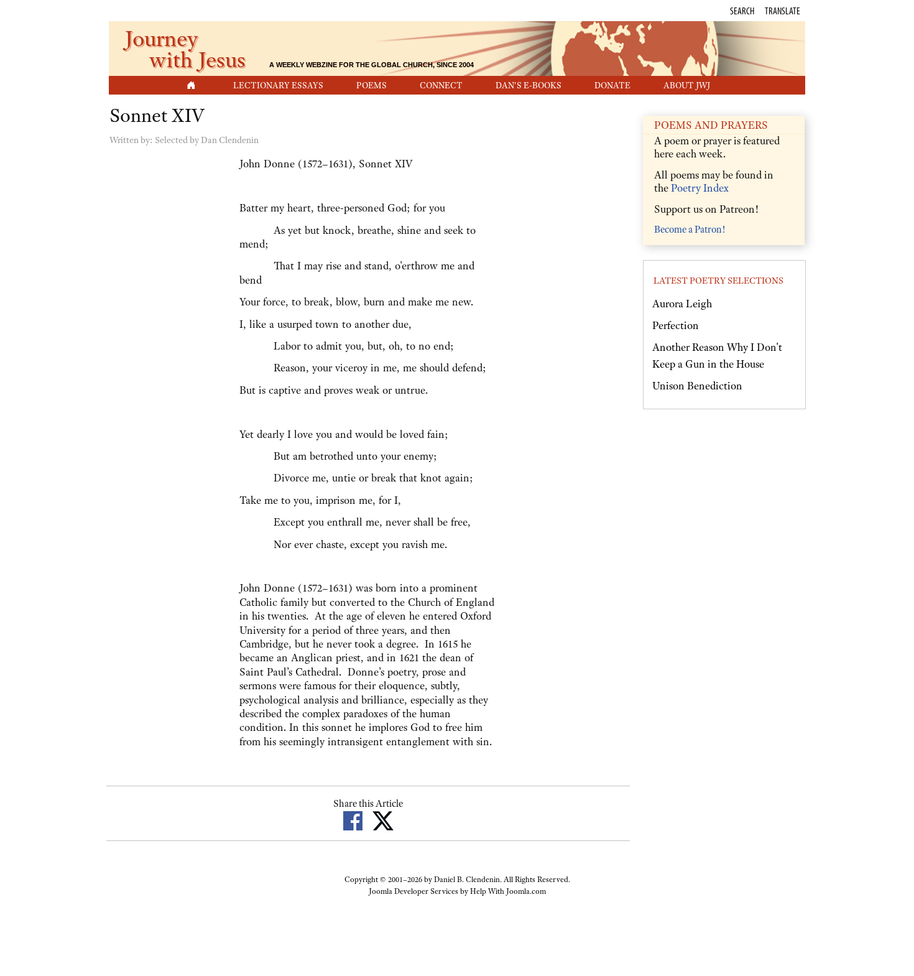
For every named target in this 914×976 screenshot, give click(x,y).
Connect (441, 85)
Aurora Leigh (682, 303)
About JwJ (686, 85)
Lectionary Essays (278, 85)
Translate (782, 10)
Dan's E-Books (528, 85)
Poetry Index (700, 188)
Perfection (675, 325)
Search (742, 10)
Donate (612, 85)
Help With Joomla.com (508, 891)
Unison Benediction (697, 386)
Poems (371, 85)
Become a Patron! (689, 229)
